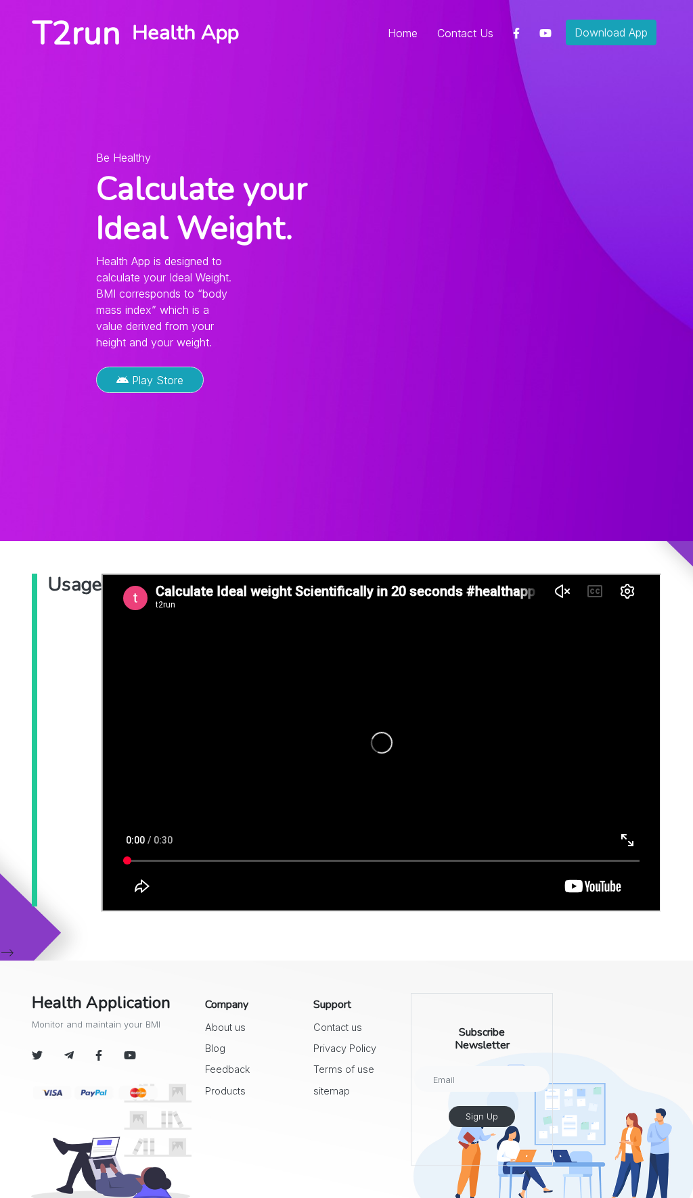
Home (405, 33)
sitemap (331, 1091)
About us (225, 1027)
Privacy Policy (344, 1048)
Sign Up (482, 1116)
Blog (215, 1048)
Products (225, 1091)
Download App (611, 32)
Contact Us (465, 33)
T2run (76, 33)
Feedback (227, 1069)
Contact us (337, 1027)
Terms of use (343, 1069)
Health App (185, 32)
